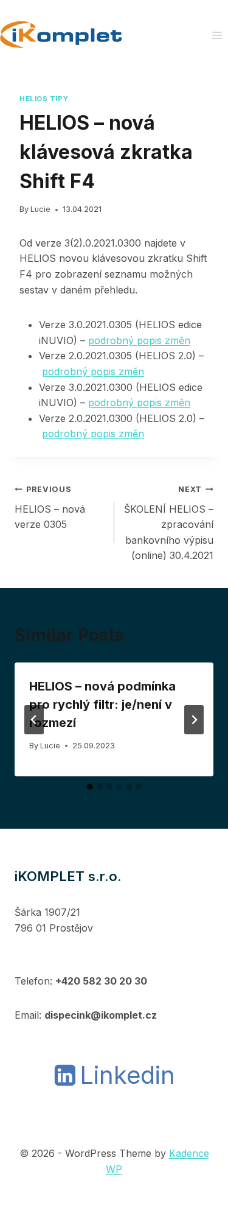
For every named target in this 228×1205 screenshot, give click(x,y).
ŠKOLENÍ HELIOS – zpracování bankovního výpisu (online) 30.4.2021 (168, 523)
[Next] (194, 719)
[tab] (90, 787)
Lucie (40, 209)
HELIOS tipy (43, 98)
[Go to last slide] (34, 719)
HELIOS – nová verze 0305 (50, 507)
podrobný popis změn (139, 340)
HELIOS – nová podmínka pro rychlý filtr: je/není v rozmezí (102, 704)
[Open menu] (217, 35)
